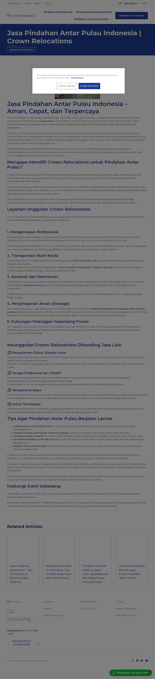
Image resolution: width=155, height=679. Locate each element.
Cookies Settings (66, 86)
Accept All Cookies (89, 86)
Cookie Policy (77, 78)
